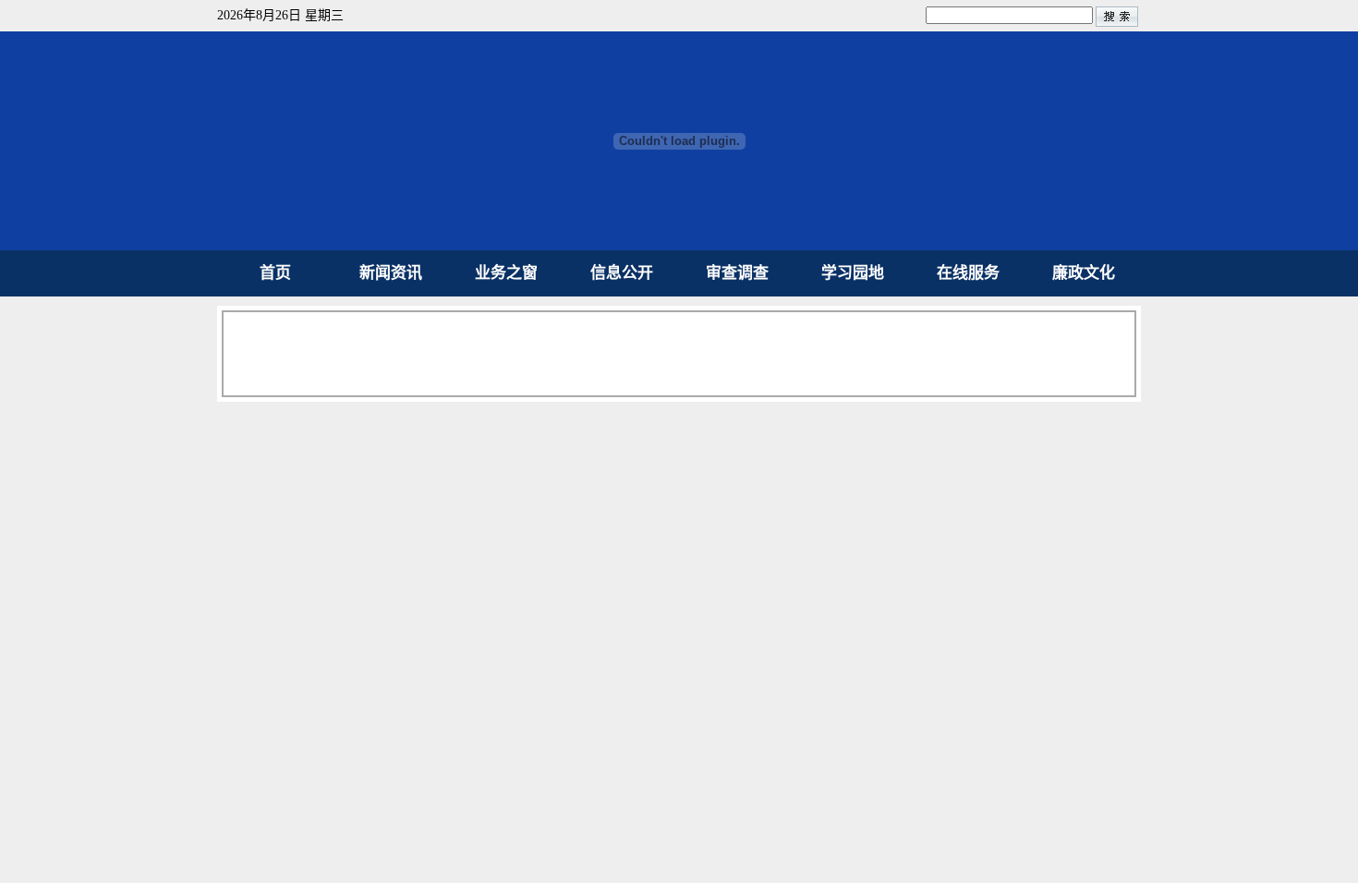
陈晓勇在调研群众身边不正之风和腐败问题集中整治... (902, 607)
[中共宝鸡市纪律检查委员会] (679, 245)
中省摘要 (900, 422)
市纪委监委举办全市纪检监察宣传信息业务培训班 (888, 548)
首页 (275, 273)
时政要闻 (762, 422)
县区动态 (434, 747)
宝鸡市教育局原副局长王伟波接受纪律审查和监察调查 (904, 637)
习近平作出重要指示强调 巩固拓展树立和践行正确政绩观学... (693, 353)
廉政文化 (1083, 273)
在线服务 (968, 273)
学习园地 (852, 273)
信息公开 (621, 273)
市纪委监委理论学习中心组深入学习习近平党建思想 (896, 578)
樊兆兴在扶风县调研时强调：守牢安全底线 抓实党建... (904, 518)
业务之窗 (506, 273)
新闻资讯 (390, 273)
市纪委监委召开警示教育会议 (818, 666)
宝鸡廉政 (1039, 422)
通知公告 (563, 747)
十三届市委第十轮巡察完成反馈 (826, 459)
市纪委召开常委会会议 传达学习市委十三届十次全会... (904, 489)
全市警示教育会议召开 (794, 696)
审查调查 (737, 273)
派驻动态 (305, 747)
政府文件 (693, 747)
